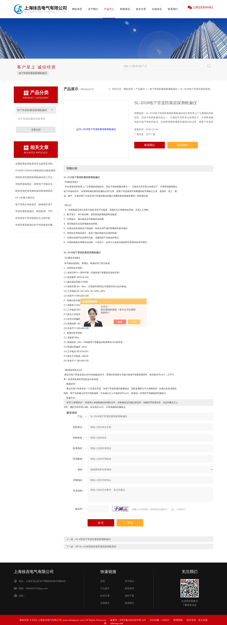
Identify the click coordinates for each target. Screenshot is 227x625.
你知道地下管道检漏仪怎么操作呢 (32, 218)
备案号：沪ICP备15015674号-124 (128, 620)
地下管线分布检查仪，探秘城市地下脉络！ (35, 204)
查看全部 (36, 129)
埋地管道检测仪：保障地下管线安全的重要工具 (35, 184)
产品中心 (109, 9)
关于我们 (93, 9)
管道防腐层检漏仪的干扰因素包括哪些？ (35, 224)
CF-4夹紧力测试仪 (25, 197)
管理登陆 (178, 620)
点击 (52, 110)
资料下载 (129, 595)
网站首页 (77, 9)
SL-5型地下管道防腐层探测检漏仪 (93, 539)
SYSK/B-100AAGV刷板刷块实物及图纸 (35, 170)
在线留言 (157, 9)
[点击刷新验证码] (120, 509)
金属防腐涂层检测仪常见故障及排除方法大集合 (35, 163)
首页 (102, 581)
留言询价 (182, 145)
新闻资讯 (125, 9)
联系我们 (173, 9)
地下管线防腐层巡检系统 (31, 118)
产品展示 (140, 89)
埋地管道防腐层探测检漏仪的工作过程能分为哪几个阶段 (35, 177)
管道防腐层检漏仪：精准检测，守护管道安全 (35, 211)
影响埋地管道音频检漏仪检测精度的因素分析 (35, 191)
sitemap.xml (116, 623)
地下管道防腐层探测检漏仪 (33, 73)
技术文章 (141, 9)
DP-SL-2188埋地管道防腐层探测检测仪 (95, 546)
